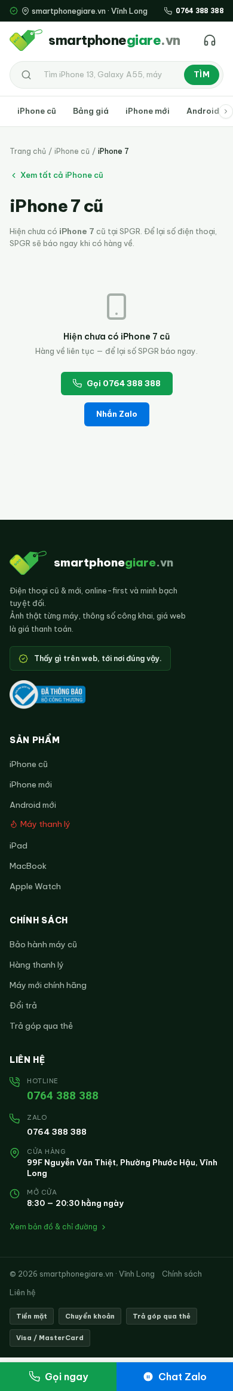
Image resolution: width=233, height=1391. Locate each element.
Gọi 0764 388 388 (124, 383)
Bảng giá (91, 111)
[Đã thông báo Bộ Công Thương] (47, 694)
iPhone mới (147, 111)
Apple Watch (35, 886)
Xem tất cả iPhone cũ (61, 175)
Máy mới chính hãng (48, 985)
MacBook (28, 865)
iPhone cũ (36, 111)
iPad (18, 845)
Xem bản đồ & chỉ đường (53, 1226)
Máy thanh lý (45, 824)
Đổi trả (23, 1005)
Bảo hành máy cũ (43, 944)
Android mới (33, 804)
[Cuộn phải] (226, 111)
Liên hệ (23, 1292)
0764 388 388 (63, 1095)
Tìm (202, 74)
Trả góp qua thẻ (41, 1025)
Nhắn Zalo (116, 414)
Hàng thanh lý (37, 964)
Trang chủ (28, 151)
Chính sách (182, 1273)
